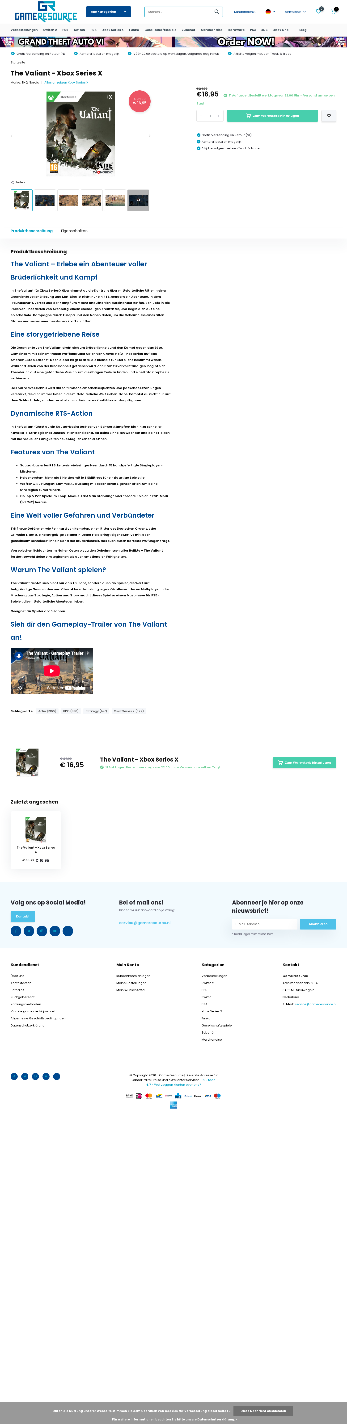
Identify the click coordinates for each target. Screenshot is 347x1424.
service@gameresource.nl (144, 923)
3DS (264, 30)
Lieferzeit (17, 990)
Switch (79, 30)
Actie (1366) (47, 711)
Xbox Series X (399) (129, 711)
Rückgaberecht (22, 997)
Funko (134, 30)
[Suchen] (217, 12)
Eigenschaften (74, 231)
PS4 (93, 30)
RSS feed (209, 1080)
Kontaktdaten (21, 983)
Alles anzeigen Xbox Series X (66, 82)
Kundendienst (244, 11)
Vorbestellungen (24, 30)
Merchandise (211, 30)
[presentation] (12, 136)
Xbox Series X (113, 30)
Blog (303, 30)
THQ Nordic (30, 82)
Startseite (18, 62)
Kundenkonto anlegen (133, 976)
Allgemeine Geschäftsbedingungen (38, 1018)
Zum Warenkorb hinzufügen (276, 115)
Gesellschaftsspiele (160, 30)
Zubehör (188, 30)
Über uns (17, 976)
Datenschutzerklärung (28, 1025)
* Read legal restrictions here (252, 934)
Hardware (236, 30)
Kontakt (23, 916)
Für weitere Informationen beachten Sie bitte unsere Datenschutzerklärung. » (174, 1419)
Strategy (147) (96, 711)
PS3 (253, 30)
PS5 (65, 30)
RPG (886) (71, 711)
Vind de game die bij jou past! (33, 1011)
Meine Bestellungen (131, 983)
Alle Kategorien (103, 11)
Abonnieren (318, 924)
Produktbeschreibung (32, 231)
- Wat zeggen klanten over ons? (173, 1084)
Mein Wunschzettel (130, 990)
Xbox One (280, 30)
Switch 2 (50, 30)
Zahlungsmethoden (26, 1004)
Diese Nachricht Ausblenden (263, 1411)
